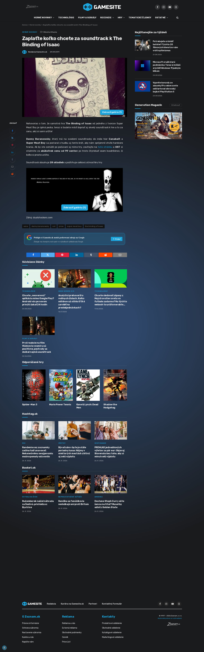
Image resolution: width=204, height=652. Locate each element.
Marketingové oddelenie (113, 637)
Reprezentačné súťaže (70, 497)
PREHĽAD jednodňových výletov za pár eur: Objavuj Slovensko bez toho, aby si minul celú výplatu (109, 452)
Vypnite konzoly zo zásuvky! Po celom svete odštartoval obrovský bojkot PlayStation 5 (165, 87)
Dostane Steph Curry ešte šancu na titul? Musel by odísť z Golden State (109, 504)
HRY (120, 17)
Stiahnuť (175, 105)
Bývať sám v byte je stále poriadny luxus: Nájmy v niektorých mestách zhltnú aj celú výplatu (74, 452)
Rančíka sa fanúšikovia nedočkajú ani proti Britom (73, 503)
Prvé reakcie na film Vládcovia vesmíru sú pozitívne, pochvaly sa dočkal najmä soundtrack (36, 347)
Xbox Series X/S (66, 291)
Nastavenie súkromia (31, 632)
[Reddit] (12, 174)
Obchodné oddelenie (111, 628)
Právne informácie (30, 623)
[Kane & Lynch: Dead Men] (88, 385)
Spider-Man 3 (29, 404)
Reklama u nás (68, 623)
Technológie (29, 291)
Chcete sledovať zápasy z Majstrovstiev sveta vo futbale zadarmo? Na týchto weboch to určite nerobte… (110, 300)
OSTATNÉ (160, 17)
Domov (25, 25)
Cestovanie (100, 443)
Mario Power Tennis (60, 404)
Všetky (62, 443)
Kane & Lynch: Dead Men (87, 406)
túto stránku (104, 146)
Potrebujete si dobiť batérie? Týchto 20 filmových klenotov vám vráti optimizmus (165, 46)
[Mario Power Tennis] (61, 385)
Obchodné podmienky (72, 632)
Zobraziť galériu (112, 112)
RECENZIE (105, 17)
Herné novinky (35, 25)
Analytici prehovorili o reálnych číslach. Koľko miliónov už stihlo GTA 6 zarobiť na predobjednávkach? (71, 301)
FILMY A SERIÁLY (87, 17)
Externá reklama (69, 628)
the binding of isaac (94, 226)
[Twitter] (12, 138)
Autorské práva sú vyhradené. (170, 618)
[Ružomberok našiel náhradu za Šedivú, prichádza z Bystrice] (38, 484)
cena (26, 226)
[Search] (177, 17)
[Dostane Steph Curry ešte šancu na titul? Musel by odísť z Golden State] (110, 484)
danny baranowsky (40, 226)
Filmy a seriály (29, 338)
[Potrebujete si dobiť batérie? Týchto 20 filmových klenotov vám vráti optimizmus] (142, 45)
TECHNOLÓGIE (66, 17)
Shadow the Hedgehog (110, 406)
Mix (24, 443)
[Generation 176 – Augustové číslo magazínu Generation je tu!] (158, 125)
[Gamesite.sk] (102, 7)
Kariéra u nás (28, 637)
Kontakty (108, 616)
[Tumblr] (12, 159)
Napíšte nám (28, 642)
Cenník (65, 637)
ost (53, 226)
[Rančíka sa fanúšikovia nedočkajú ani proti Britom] (74, 484)
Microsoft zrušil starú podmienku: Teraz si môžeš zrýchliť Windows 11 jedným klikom (167, 66)
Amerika (98, 497)
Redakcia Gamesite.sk (37, 52)
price (61, 226)
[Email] (12, 166)
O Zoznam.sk (31, 616)
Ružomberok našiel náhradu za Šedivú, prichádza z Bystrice (38, 504)
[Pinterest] (12, 145)
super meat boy (74, 226)
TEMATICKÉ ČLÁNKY (140, 17)
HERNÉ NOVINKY (43, 17)
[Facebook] (12, 131)
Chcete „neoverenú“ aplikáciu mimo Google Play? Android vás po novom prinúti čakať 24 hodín (38, 300)
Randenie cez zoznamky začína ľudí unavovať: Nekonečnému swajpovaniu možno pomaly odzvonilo (37, 452)
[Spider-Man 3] (34, 385)
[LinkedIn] (12, 152)
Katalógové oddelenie (112, 632)
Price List (66, 642)
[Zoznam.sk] (174, 625)
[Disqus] (74, 552)
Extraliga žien (29, 497)
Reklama (68, 616)
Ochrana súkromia (30, 628)
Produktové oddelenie (112, 623)
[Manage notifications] (4, 647)
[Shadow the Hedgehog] (115, 385)
